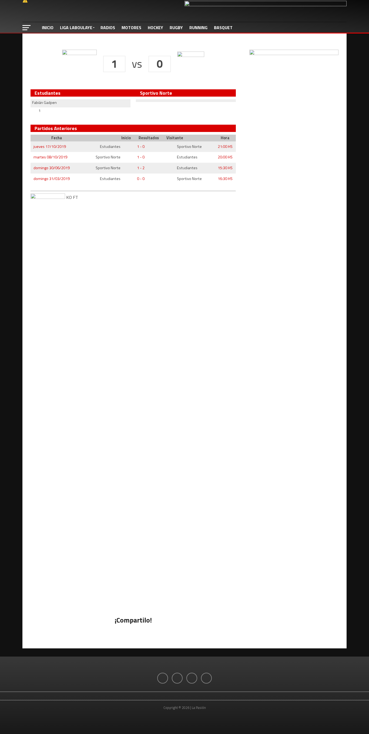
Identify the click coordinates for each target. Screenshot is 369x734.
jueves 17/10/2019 (49, 146)
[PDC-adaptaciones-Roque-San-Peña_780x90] (266, 4)
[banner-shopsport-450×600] (293, 53)
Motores (131, 27)
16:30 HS (225, 179)
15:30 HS (225, 168)
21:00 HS (225, 146)
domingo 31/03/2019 (51, 179)
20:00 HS (225, 157)
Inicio (47, 27)
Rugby (176, 27)
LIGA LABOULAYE (76, 27)
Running (198, 27)
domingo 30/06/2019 (51, 168)
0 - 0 (141, 179)
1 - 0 (141, 146)
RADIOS (107, 27)
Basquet (223, 27)
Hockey (155, 27)
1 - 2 (141, 168)
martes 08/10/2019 (50, 157)
